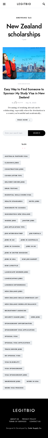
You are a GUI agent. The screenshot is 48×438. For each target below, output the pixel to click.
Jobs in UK (31, 246)
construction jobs (14, 169)
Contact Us (35, 421)
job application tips (15, 227)
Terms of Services (17, 421)
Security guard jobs (15, 317)
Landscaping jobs (14, 278)
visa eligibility (12, 362)
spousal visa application (17, 343)
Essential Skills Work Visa (18, 195)
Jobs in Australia (29, 240)
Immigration (24, 84)
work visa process (14, 388)
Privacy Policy (29, 419)
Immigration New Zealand (17, 214)
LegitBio (24, 4)
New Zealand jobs (13, 291)
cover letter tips (13, 176)
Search (36, 133)
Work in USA (33, 381)
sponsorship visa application (20, 330)
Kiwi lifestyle (11, 266)
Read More (22, 120)
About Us (14, 419)
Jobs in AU (10, 240)
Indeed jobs (10, 221)
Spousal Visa (11, 336)
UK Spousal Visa (13, 356)
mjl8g (20, 103)
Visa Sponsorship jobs (16, 375)
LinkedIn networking (15, 285)
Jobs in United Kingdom (16, 253)
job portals (35, 233)
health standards (14, 201)
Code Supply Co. (35, 428)
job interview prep (14, 233)
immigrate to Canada (15, 208)
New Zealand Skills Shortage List (21, 298)
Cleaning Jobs (12, 163)
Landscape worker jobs (16, 272)
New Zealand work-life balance (20, 304)
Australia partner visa (16, 156)
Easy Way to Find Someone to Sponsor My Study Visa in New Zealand (24, 93)
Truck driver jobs (13, 349)
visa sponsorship (13, 369)
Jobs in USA (10, 259)
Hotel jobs (34, 201)
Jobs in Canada (12, 246)
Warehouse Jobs (12, 381)
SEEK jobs (35, 317)
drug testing (11, 188)
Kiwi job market (29, 259)
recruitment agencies (15, 311)
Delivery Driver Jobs (15, 182)
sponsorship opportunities (18, 324)
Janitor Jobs (28, 221)
